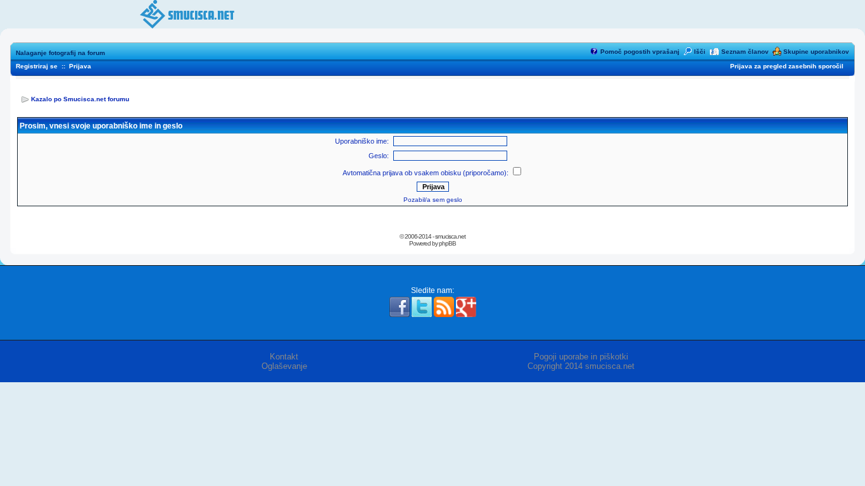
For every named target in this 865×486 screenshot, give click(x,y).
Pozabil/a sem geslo (432, 199)
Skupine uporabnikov (816, 51)
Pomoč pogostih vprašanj (639, 51)
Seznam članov (745, 51)
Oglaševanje (284, 366)
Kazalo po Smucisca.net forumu (80, 99)
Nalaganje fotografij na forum (60, 52)
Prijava (80, 66)
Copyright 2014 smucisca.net (581, 366)
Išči (699, 51)
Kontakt (284, 356)
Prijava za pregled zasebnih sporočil (786, 66)
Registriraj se (37, 66)
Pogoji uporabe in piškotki (581, 356)
